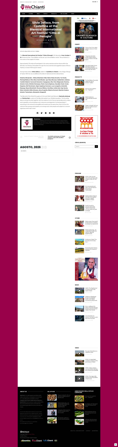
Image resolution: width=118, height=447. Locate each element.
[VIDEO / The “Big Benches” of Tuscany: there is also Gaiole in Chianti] (79, 291)
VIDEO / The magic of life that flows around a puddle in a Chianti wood (91, 377)
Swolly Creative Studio (31, 437)
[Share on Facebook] (37, 113)
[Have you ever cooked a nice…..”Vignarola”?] (79, 91)
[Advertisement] (73, 7)
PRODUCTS (54, 13)
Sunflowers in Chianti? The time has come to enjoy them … (91, 241)
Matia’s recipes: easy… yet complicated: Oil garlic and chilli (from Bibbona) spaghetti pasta (91, 231)
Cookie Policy (23, 436)
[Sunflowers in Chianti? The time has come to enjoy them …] (79, 242)
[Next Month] (45, 147)
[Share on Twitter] (41, 113)
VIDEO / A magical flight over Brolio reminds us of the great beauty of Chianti (91, 361)
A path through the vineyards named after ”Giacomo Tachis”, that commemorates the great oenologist (91, 208)
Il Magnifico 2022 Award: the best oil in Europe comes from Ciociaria (64, 411)
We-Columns (64, 13)
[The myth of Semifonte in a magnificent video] (79, 353)
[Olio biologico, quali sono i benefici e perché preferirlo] (52, 420)
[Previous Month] (42, 147)
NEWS (38, 13)
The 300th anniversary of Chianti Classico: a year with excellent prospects (56, 137)
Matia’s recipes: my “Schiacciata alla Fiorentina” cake (91, 98)
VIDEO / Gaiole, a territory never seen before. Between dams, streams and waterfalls (91, 369)
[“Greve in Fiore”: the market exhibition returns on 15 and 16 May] (79, 50)
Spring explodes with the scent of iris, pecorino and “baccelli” (90, 413)
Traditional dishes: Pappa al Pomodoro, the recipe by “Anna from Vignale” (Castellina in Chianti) (91, 197)
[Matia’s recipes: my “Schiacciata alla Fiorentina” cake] (79, 99)
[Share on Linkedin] (53, 113)
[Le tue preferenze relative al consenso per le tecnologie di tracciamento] (115, 444)
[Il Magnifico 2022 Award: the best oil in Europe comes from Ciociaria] (52, 412)
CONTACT (35, 1)
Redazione (52, 40)
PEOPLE (45, 13)
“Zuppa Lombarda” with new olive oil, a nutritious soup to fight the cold (91, 107)
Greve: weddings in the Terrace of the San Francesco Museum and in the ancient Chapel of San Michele (91, 308)
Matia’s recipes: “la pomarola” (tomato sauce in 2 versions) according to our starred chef (91, 223)
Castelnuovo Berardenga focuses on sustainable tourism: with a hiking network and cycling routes (91, 298)
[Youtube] (95, 1)
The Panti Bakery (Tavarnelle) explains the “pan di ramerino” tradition (91, 81)
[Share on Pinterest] (49, 113)
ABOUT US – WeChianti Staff (25, 1)
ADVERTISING (41, 1)
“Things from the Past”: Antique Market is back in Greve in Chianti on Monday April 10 (91, 57)
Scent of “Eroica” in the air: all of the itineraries (34, 137)
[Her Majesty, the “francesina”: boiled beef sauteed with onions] (79, 406)
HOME (23, 13)
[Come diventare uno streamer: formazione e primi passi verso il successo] (79, 318)
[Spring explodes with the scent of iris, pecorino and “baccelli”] (79, 414)
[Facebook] (93, 1)
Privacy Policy (31, 434)
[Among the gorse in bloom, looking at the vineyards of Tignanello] (79, 250)
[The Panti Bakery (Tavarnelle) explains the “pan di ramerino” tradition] (79, 83)
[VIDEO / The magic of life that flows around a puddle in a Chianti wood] (79, 379)
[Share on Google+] (45, 113)
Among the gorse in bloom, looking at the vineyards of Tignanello (91, 249)
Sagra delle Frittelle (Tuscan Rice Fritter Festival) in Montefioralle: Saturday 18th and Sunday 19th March (91, 67)
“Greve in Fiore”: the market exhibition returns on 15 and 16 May (91, 49)
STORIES (31, 13)
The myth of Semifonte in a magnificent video (91, 351)
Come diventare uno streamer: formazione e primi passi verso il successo (91, 317)
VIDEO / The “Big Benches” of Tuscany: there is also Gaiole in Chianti (91, 289)
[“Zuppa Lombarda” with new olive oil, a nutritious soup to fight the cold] (79, 108)
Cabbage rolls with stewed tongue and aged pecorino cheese (91, 421)
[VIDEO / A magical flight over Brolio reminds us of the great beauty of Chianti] (79, 362)
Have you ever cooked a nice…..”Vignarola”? (90, 89)
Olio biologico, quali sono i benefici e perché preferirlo (63, 418)
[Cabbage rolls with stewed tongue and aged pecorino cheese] (79, 422)
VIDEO (72, 13)
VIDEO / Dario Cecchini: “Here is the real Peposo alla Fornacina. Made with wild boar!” (91, 178)
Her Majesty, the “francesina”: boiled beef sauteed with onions (91, 405)
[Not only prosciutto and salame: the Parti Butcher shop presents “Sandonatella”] (79, 189)
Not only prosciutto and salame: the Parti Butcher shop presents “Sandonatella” (90, 188)
